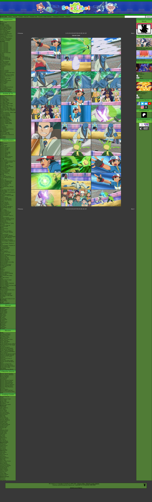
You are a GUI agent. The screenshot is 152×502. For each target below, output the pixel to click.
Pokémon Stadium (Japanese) (7, 283)
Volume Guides (3, 313)
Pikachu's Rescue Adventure (6, 374)
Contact (21, 16)
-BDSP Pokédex (4, 34)
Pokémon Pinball (4, 282)
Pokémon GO (3, 151)
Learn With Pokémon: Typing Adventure (7, 224)
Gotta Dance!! (3, 379)
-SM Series (2, 434)
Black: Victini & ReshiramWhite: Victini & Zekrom (7, 352)
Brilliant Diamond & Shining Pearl (7, 161)
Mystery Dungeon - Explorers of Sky (7, 241)
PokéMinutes (3, 126)
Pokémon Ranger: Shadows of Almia (7, 244)
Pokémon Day (3, 79)
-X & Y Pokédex (3, 30)
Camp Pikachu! (3, 378)
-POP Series (3, 448)
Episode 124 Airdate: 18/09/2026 (141, 92)
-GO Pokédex (3, 37)
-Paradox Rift (3, 427)
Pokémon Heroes (4, 340)
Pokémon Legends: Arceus (6, 162)
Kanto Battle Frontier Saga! (6, 103)
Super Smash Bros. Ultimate (6, 186)
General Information (4, 307)
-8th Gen (2, 68)
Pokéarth (68, 16)
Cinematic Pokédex (4, 61)
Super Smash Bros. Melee (6, 275)
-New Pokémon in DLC (5, 90)
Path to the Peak (4, 125)
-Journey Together (4, 418)
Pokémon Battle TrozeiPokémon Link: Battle (7, 193)
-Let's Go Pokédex (4, 32)
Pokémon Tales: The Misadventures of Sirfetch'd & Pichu (7, 134)
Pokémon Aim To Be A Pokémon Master (7, 111)
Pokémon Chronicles (5, 113)
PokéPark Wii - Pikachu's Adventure (6, 238)
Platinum (2, 229)
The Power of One (4, 336)
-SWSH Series (3, 433)
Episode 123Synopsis (140, 74)
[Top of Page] (144, 485)
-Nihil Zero (2, 453)
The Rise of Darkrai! (5, 347)
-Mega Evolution (4, 414)
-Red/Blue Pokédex (4, 24)
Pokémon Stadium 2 (4, 272)
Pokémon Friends (4, 149)
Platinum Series (3, 321)
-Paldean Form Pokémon (6, 91)
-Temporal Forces (4, 425)
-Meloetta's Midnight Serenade (7, 355)
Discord (26, 16)
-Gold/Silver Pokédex (5, 26)
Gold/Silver (2, 269)
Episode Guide (76, 35)
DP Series (2, 320)
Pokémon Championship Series (7, 72)
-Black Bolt (2, 415)
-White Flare (3, 416)
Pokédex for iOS (4, 226)
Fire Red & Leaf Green (5, 252)
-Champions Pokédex (5, 40)
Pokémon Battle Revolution (6, 239)
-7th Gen (2, 69)
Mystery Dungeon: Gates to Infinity (6, 216)
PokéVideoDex (3, 127)
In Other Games (4, 291)
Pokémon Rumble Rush (5, 182)
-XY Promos (3, 447)
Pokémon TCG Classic (5, 404)
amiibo (1, 297)
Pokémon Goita (3, 301)
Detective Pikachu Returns (6, 156)
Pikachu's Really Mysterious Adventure (6, 387)
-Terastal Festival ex (5, 464)
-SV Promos (3, 444)
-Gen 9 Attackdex (4, 51)
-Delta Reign (3, 406)
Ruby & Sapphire (4, 251)
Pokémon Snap (3, 281)
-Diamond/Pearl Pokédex (6, 28)
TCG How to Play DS (5, 225)
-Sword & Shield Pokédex (6, 33)
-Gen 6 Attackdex (4, 48)
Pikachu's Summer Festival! (6, 380)
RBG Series (3, 314)
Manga (8, 305)
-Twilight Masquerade (5, 424)
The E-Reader (3, 266)
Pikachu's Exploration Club (6, 383)
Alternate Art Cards (4, 402)
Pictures (141, 78)
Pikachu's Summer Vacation (6, 373)
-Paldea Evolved (4, 431)
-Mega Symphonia (4, 457)
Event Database (4, 88)
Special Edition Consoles (6, 293)
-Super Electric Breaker (5, 465)
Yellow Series (3, 315)
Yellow (1, 278)
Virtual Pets (2, 296)
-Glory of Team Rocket (5, 461)
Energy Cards (3, 401)
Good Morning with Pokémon (6, 129)
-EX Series (2, 438)
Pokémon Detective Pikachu (6, 369)
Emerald (2, 253)
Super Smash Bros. (4, 286)
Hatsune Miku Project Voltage (7, 74)
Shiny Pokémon (3, 116)
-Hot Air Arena (3, 462)
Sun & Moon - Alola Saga (6, 108)
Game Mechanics (4, 62)
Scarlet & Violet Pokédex (45, 16)
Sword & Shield (3, 159)
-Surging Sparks (3, 421)
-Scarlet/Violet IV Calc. (5, 63)
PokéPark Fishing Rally (5, 265)
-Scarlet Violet (3, 432)
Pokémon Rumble (4, 234)
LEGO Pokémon (4, 81)
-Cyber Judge (3, 473)
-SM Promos (3, 446)
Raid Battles (3, 403)
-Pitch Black (3, 408)
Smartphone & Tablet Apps (6, 295)
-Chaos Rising (3, 410)
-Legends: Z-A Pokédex (5, 39)
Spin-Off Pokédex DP (5, 58)
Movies (8, 331)
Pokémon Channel (4, 257)
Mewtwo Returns (4, 338)
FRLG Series (3, 318)
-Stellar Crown (3, 422)
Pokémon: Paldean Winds (6, 123)
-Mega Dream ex (4, 454)
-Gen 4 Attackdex (4, 46)
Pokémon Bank (3, 191)
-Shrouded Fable (4, 423)
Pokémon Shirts (3, 82)
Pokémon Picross (4, 202)
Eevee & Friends (4, 389)
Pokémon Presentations (5, 80)
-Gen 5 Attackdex (4, 47)
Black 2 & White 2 (4, 211)
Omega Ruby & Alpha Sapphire (7, 189)
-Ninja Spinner (3, 452)
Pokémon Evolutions (5, 121)
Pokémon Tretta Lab (5, 213)
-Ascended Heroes (4, 412)
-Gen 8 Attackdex (4, 50)
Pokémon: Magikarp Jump (6, 181)
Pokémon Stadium (4, 284)
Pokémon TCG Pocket (5, 157)
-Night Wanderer (4, 468)
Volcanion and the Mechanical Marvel (7, 362)
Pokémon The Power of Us (6, 365)
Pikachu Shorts (7, 371)
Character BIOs (3, 309)
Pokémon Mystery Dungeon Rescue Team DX (6, 167)
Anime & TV (8, 94)
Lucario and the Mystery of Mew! (7, 343)
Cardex (1, 60)
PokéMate (2, 267)
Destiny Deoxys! (4, 342)
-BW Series (2, 436)
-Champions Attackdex (5, 52)
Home (10, 16)
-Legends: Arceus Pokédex (6, 36)
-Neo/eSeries (3, 440)
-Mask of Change (4, 470)
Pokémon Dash (3, 256)
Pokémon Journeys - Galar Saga (7, 109)
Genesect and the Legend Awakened (6, 357)
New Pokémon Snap (5, 171)
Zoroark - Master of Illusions (6, 350)
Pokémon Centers (4, 71)
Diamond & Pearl (4, 228)
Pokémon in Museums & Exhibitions (5, 76)
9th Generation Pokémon (6, 89)
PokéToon (2, 124)
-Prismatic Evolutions (5, 420)
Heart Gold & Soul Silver (5, 231)
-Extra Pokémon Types (5, 398)
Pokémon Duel (3, 205)
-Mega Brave (3, 456)
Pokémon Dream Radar (5, 212)
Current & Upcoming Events (6, 87)
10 (81, 33)
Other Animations (4, 130)
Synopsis (140, 96)
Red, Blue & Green (4, 277)
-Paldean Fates (3, 426)
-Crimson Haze (3, 471)
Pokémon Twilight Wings (6, 120)
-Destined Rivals (4, 417)
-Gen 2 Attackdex (4, 43)
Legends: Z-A (3, 146)
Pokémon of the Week (5, 64)
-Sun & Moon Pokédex (5, 31)
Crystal (1, 271)
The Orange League (4, 100)
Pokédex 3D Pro (4, 222)
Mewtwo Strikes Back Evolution (7, 366)
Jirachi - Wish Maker (5, 341)
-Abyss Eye (2, 451)
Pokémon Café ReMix (5, 152)
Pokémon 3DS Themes (5, 294)
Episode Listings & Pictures (6, 95)
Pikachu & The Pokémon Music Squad (7, 392)
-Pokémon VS (3, 475)
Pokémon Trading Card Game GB (8, 285)
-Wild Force (2, 472)
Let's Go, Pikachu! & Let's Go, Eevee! (7, 178)
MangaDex (2, 308)
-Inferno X (2, 455)
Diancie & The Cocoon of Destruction (6, 359)
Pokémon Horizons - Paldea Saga (8, 112)
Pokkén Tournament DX (5, 183)
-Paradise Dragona (4, 466)
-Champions (3, 66)
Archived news (3, 22)
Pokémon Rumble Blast (5, 219)
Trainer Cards (3, 400)
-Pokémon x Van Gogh (5, 78)
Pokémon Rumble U (4, 214)
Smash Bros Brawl (4, 248)
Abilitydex (2, 56)
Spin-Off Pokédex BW (5, 59)
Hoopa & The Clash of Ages (6, 360)
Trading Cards (8, 394)
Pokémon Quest (4, 185)
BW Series (2, 324)
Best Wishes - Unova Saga (6, 105)
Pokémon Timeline (4, 70)
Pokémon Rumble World (5, 198)
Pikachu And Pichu (4, 375)
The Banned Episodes (5, 115)
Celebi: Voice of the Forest (6, 339)
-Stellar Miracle (3, 467)
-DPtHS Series (3, 437)
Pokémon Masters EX (5, 153)
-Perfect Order (3, 411)
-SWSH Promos (3, 445)
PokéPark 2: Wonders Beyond (7, 218)
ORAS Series (3, 327)
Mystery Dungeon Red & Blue (7, 262)
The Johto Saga (3, 101)
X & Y (1, 188)
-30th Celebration (4, 407)
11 (83, 33)
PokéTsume (3, 137)
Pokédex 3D (3, 221)
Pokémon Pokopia (4, 148)
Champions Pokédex (58, 16)
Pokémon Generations (5, 119)
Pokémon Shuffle (4, 197)
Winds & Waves (4, 143)
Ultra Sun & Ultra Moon (5, 176)
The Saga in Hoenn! (4, 102)
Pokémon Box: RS (4, 258)
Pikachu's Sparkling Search (6, 385)
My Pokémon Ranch (5, 247)
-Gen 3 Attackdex (4, 44)
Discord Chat (3, 86)
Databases (7, 19)
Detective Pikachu (4, 184)
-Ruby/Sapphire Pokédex (6, 27)
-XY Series (2, 435)
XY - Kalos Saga (4, 106)
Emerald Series (3, 319)
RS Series (2, 317)
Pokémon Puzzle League (6, 279)
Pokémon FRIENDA (4, 303)
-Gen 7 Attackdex (4, 49)
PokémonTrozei (3, 263)
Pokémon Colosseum (5, 254)
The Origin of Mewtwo (5, 333)
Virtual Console (3, 292)
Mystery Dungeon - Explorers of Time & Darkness (7, 246)
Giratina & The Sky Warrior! (6, 348)
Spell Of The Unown (4, 337)
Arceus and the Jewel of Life (6, 349)
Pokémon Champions (5, 147)
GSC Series (3, 316)
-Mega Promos (3, 443)
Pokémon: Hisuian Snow (5, 122)
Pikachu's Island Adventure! (6, 382)
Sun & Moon (3, 175)
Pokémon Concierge (4, 132)
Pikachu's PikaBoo (4, 376)
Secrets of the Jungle (5, 367)
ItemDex (2, 53)
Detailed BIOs (3, 310)
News (1, 21)
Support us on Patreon (76, 487)
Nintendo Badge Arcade (5, 207)
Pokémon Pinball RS (5, 259)
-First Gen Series (4, 441)
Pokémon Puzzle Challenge (6, 273)
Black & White (3, 209)
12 (85, 33)
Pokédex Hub (33, 16)
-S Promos (2, 478)
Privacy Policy (81, 483)
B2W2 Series (3, 325)
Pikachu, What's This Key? (6, 390)
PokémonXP (3, 73)
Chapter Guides (3, 311)
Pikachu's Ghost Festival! (6, 381)
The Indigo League (4, 99)
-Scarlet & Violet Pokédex (6, 38)
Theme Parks (3, 83)
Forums (15, 16)
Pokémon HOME (4, 163)
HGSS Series (3, 323)
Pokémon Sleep (3, 155)
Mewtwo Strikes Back (5, 335)
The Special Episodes (5, 114)
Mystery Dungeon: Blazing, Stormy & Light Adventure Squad (7, 236)
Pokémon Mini (3, 274)
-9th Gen (2, 67)
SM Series (2, 328)
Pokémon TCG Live (4, 173)
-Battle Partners (3, 463)
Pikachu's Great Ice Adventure (7, 384)
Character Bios (3, 98)
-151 (1, 428)
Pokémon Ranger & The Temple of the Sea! (7, 345)
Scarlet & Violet (3, 145)
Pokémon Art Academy (5, 194)
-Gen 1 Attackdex (4, 42)
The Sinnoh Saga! (4, 104)
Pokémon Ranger (4, 261)
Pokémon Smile (3, 168)
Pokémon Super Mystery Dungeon (6, 200)
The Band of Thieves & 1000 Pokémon (6, 196)
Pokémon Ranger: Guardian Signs (6, 233)
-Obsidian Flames (4, 430)
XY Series (2, 326)
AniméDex (2, 96)
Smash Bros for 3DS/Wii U (6, 206)
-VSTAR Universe (4, 474)
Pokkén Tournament (4, 204)
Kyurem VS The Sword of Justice (8, 353)
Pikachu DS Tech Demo (5, 264)
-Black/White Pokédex (5, 29)
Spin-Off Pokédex (4, 57)
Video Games (8, 140)
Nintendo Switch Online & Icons (7, 298)
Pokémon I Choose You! (5, 363)
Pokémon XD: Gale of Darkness (7, 255)
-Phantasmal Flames (5, 413)
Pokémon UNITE (4, 154)
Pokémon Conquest (4, 217)
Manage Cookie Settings (92, 483)
